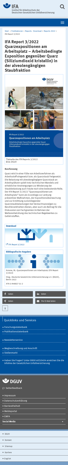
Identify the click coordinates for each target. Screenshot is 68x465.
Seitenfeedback (14, 388)
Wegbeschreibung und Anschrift (20, 348)
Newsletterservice (13, 340)
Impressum (10, 396)
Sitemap (8, 446)
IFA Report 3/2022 (16, 245)
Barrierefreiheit (12, 406)
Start (7, 31)
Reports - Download (33, 31)
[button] (17, 294)
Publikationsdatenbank (16, 332)
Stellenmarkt (11, 353)
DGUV (7, 434)
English (7, 459)
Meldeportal (10, 411)
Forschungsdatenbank (15, 327)
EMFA (7, 416)
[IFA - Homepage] (29, 8)
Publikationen (17, 31)
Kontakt (8, 440)
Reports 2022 (49, 31)
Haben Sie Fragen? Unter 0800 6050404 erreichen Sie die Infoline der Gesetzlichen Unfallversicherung (34, 362)
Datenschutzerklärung (15, 401)
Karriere (8, 453)
